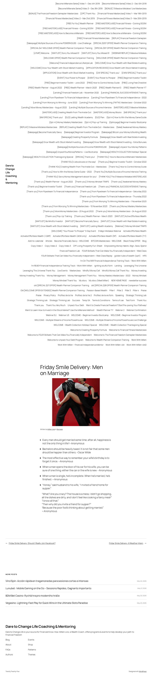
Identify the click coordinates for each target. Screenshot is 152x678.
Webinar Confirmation (136, 310)
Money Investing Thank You (32, 275)
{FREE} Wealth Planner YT (134, 87)
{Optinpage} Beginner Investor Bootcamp (127, 122)
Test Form (130, 300)
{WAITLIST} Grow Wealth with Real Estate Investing (123, 221)
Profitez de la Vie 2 (83, 295)
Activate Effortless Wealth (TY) (132, 236)
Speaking (119, 295)
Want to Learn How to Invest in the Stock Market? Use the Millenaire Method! (59, 310)
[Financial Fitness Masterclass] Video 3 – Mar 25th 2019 (121, 18)
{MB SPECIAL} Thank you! (135, 112)
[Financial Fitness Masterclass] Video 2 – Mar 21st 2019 (70, 18)
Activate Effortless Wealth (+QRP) (36, 236)
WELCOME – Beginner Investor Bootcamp (90, 315)
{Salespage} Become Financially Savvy (45, 132)
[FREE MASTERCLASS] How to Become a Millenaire (61, 33)
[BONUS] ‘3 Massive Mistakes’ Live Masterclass (125, 8)
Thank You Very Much (56, 305)
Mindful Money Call (91, 270)
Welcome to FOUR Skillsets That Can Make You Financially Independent (59, 334)
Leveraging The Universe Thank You (39, 270)
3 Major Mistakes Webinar (109, 231)
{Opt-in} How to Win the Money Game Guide (126, 117)
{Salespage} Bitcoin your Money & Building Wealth (123, 132)
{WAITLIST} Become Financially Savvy (81, 221)
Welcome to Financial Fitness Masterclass (127, 330)
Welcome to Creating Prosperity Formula (88, 330)
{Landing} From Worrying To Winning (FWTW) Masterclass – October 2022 (112, 102)
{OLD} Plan (99, 117)
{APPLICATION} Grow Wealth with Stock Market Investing (68, 72)
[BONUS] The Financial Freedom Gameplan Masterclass (53, 13)
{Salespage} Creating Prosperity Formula (79, 137)
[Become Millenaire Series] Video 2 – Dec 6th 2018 (124, 3)
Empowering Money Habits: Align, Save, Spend (125, 245)
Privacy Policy (50, 295)
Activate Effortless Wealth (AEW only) (70, 236)
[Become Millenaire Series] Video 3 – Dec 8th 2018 (80, 8)
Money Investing (138, 270)
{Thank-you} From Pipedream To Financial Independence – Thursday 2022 (113, 196)
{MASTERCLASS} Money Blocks (107, 112)
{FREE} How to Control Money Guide (103, 82)
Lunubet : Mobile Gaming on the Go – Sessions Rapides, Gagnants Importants (48, 588)
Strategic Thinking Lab (136, 295)
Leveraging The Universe (135, 265)
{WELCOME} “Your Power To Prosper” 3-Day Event (73, 231)
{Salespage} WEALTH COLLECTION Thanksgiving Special (48, 157)
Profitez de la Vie (65, 295)
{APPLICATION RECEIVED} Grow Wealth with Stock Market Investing (116, 68)
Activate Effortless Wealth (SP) (103, 236)
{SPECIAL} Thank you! (85, 157)
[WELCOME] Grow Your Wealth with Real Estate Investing (120, 63)
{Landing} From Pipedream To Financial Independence (64, 97)
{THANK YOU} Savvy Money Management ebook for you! (71, 176)
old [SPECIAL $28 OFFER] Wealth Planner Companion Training (118, 285)
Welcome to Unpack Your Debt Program (65, 339)
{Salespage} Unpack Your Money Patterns (127, 147)
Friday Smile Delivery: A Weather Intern (126, 543)
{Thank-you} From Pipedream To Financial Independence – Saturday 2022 (113, 191)
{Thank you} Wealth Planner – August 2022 (53, 181)
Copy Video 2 (51, 245)
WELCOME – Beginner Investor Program (128, 315)
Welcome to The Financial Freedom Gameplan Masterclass (120, 334)
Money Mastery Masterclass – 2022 (114, 275)
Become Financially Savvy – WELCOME (71, 241)
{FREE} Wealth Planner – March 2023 (80, 87)
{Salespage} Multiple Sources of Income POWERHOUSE (82, 147)
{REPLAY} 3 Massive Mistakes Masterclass (38, 127)
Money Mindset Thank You (65, 280)
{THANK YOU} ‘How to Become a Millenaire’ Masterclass (121, 157)
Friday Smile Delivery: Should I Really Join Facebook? (32, 543)
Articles (49, 241)
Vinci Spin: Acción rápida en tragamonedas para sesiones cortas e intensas (47, 581)
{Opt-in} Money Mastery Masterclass (65, 122)
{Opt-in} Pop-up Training (95, 122)
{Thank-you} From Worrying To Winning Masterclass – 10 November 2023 (74, 206)
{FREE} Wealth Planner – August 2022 (45, 87)
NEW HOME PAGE (119, 280)
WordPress (142, 671)
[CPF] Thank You (87, 13)
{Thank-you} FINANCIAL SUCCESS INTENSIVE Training (122, 186)
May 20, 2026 (141, 596)
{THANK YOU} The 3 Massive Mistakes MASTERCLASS (122, 176)
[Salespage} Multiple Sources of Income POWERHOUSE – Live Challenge (59, 43)
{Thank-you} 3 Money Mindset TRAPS (92, 181)
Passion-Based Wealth (97, 290)
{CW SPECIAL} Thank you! (108, 72)
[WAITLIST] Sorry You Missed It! (65, 53)
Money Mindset (139, 275)
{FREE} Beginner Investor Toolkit (132, 77)
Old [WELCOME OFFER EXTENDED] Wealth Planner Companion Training (53, 290)
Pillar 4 (136, 290)
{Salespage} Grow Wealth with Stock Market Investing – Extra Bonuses (114, 142)
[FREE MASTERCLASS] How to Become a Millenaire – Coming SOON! (116, 33)
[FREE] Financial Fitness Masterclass (93, 38)
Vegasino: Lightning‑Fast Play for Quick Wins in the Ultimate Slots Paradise (47, 603)
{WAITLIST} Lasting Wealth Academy (96, 226)
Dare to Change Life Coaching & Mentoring (12, 174)
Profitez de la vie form (103, 295)
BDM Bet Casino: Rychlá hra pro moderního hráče (33, 595)
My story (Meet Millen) (99, 280)
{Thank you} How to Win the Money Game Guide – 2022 (66, 171)
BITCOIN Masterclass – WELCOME (106, 241)
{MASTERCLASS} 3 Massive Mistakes (130, 107)
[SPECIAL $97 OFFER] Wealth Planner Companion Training (120, 48)
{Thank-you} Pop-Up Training (58, 216)
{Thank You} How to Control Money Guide (127, 166)
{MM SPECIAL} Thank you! (51, 117)
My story (83, 280)
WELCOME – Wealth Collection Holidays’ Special (75, 325)
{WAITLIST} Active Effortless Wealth (130, 216)
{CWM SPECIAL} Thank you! (134, 72)
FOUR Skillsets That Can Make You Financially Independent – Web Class (114, 250)
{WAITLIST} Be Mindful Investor (49, 221)
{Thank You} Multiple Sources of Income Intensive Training (120, 171)
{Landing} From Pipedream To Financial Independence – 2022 (118, 97)
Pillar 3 (128, 290)
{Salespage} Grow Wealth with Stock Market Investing (56, 142)
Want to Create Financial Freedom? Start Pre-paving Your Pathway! (116, 305)
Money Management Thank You (82, 275)
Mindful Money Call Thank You (115, 270)
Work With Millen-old (115, 344)
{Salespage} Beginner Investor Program (81, 132)
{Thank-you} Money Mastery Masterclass (127, 206)
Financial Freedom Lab (70, 250)
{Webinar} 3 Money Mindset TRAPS (130, 226)
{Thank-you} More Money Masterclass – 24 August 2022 (121, 211)
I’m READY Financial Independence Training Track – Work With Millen (61, 265)
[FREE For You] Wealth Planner (79, 23)
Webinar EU (51, 315)
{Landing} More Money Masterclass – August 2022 (44, 107)
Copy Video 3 (65, 245)
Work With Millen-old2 (136, 344)
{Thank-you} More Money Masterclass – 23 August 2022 (68, 211)
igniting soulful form (103, 265)
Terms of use (118, 300)
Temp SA (86, 300)
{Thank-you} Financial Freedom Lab (80, 186)
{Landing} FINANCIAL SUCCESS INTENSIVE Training (123, 92)
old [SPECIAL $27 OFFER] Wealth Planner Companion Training (61, 285)
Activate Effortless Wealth (134, 231)
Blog (144, 241)
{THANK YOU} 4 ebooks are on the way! (78, 161)
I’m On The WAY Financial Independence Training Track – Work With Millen (113, 260)
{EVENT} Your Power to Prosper (71, 77)
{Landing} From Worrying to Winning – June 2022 (55, 102)
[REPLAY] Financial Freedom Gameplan (129, 38)
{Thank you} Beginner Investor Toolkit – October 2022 (122, 161)
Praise (143, 290)
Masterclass (75, 270)
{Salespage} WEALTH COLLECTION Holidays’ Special (123, 152)
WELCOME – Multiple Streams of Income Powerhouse (58, 320)
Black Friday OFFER (132, 241)
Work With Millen (138, 339)
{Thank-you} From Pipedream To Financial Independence (52, 191)
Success (76, 300)
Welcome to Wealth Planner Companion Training (107, 339)
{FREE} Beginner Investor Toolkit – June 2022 (64, 82)
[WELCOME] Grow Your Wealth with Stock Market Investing (57, 68)
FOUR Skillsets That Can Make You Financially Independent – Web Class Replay (76, 255)
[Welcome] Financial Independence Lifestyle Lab (71, 63)
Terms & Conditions (101, 300)
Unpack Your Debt (76, 305)
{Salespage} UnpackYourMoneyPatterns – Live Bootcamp (72, 152)
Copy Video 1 (37, 245)
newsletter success (137, 280)
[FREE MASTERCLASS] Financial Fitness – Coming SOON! (121, 23)
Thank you (39, 305)
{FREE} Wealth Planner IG (110, 87)
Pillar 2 (120, 290)
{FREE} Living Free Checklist (134, 82)
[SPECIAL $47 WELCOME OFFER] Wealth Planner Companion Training (61, 48)
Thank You (141, 300)
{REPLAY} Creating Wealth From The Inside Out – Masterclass (86, 127)
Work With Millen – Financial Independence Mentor (80, 344)
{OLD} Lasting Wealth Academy (79, 117)
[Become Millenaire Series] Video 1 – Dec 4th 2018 (77, 3)
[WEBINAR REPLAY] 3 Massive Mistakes (129, 53)
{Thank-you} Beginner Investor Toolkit (45, 186)
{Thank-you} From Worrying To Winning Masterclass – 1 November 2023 (114, 201)
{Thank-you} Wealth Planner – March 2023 (93, 216)
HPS (144, 255)
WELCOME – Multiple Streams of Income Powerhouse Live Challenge (115, 320)
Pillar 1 (112, 290)
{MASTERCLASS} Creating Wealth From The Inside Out (66, 112)
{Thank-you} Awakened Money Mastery (128, 181)
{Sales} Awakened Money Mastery (131, 127)
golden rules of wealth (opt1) (127, 255)
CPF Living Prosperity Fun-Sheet (87, 245)
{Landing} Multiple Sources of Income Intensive (90, 107)
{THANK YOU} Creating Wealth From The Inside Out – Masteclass (77, 166)
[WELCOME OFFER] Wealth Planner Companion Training (69, 58)
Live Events (62, 270)
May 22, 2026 (141, 581)
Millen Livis (51, 429)
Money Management (56, 275)
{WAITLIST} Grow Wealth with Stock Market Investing (54, 226)
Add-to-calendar (35, 241)
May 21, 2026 (141, 588)
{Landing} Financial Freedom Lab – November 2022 (76, 92)
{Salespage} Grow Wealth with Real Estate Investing (123, 137)
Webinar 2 (119, 310)
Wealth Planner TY (105, 310)
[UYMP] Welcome (41, 53)
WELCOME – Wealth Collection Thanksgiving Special (122, 325)
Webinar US (64, 315)
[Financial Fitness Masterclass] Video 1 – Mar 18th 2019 (121, 13)
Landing (118, 265)
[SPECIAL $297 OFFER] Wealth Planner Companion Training (119, 43)
